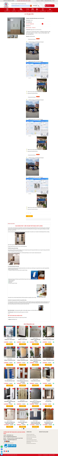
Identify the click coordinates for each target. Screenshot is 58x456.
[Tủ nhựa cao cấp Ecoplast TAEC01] (22, 419)
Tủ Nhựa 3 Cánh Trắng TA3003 (48, 339)
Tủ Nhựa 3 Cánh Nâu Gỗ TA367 (48, 360)
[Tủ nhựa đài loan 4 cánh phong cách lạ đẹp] (22, 378)
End (36, 428)
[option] (16, 26)
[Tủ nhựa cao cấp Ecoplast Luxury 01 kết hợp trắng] (35, 419)
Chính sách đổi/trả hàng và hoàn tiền (31, 439)
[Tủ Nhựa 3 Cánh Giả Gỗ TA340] (9, 357)
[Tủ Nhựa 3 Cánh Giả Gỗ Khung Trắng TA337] (35, 357)
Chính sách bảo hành (29, 438)
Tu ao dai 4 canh (48, 401)
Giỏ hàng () (35, 5)
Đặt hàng (29, 216)
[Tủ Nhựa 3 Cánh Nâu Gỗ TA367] (48, 357)
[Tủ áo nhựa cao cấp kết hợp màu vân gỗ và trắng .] (9, 419)
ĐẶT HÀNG (10, 344)
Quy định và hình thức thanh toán (31, 435)
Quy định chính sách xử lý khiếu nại (31, 443)
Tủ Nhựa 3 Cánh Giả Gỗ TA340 (9, 360)
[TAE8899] (48, 378)
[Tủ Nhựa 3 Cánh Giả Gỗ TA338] (22, 357)
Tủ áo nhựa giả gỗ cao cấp (22, 401)
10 (34, 428)
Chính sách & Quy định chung (30, 434)
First (21, 428)
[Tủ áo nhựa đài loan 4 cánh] (9, 378)
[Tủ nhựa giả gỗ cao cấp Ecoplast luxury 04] (48, 419)
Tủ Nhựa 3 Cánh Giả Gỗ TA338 (22, 360)
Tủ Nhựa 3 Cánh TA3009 (22, 339)
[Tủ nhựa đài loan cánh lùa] (35, 378)
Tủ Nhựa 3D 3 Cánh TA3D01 (10, 339)
